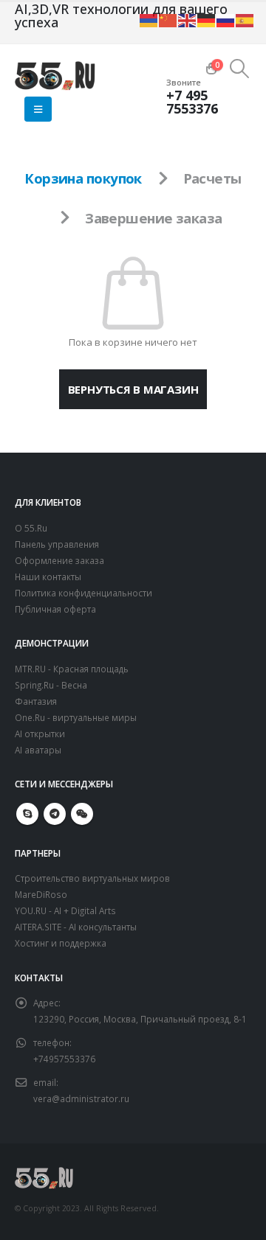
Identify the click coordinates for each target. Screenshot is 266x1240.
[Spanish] (245, 19)
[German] (206, 19)
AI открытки (40, 733)
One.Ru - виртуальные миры (76, 717)
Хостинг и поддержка (60, 943)
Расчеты (212, 178)
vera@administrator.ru (81, 1098)
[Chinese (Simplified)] (168, 19)
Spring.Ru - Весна (51, 685)
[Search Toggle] (239, 68)
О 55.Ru (31, 528)
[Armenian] (149, 19)
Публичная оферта (55, 609)
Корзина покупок (83, 178)
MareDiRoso (41, 894)
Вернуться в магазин (133, 389)
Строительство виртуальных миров (92, 878)
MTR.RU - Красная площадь (72, 669)
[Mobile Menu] (38, 109)
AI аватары (38, 750)
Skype (27, 814)
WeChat (82, 814)
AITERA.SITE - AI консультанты (76, 927)
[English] (187, 19)
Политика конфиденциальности (83, 593)
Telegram (55, 814)
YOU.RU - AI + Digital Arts (65, 910)
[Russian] (226, 19)
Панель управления (57, 544)
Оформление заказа (59, 560)
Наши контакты (48, 576)
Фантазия (36, 701)
